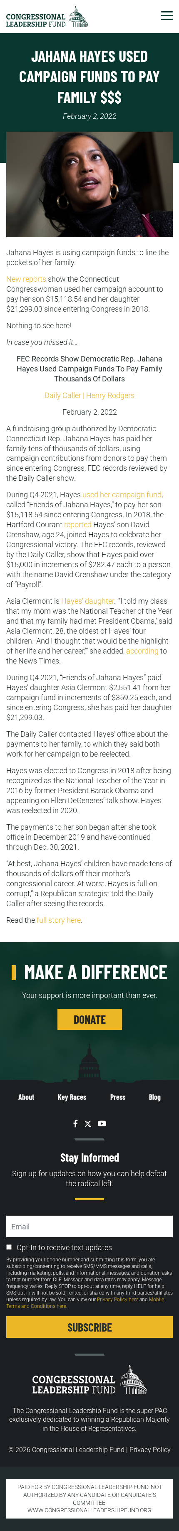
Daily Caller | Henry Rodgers (89, 395)
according (142, 650)
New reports (26, 279)
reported (78, 524)
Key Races (72, 1096)
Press (117, 1096)
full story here (59, 920)
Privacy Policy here (117, 1299)
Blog (155, 1096)
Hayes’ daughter (87, 601)
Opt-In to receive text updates (64, 1247)
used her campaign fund (122, 494)
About (26, 1096)
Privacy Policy (150, 1450)
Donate (90, 1019)
